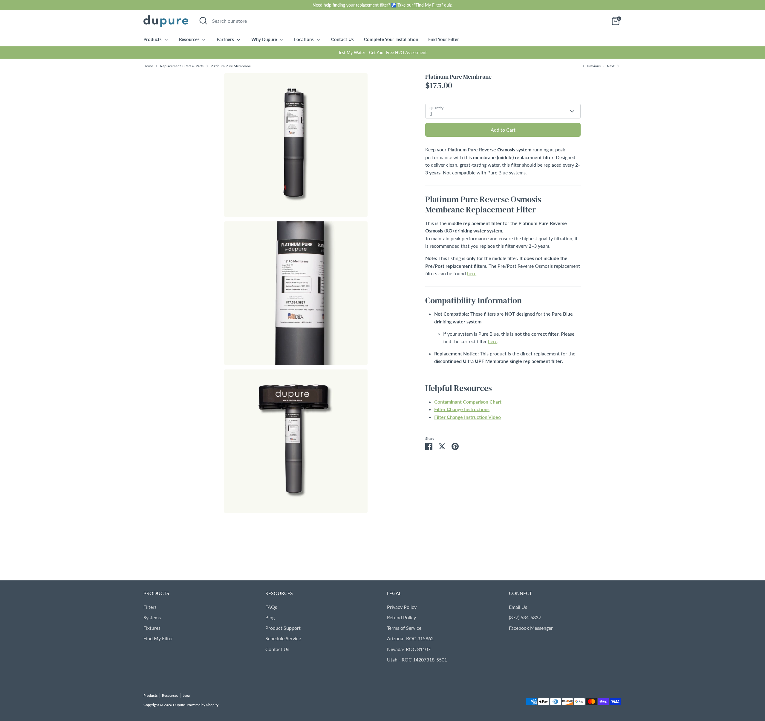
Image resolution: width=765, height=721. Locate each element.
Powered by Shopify (202, 704)
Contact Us (342, 39)
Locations (304, 39)
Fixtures (151, 628)
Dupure (179, 704)
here (471, 273)
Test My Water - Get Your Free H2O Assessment (382, 52)
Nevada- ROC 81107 (409, 649)
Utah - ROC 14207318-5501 (417, 659)
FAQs (271, 607)
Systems (152, 617)
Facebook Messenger (531, 628)
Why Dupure (264, 39)
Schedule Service (283, 638)
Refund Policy (401, 617)
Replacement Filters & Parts (182, 66)
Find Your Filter (443, 39)
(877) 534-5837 (525, 617)
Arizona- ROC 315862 (410, 638)
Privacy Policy (402, 607)
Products (153, 39)
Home (148, 66)
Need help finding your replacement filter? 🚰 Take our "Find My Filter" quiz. (382, 4)
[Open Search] (203, 21)
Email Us (518, 607)
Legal (187, 695)
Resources (190, 39)
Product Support (283, 628)
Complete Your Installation (391, 39)
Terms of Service (404, 628)
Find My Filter (158, 638)
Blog (270, 617)
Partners (226, 39)
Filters (150, 607)
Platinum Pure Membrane (231, 66)
